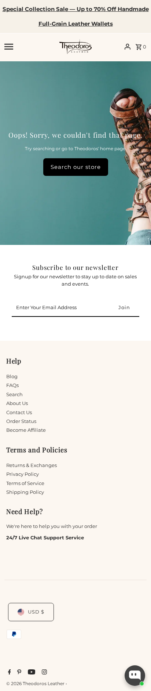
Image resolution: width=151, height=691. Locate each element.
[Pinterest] (18, 672)
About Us (17, 403)
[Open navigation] (29, 46)
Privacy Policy (22, 474)
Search (14, 394)
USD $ (36, 612)
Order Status (21, 421)
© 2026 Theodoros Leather (36, 683)
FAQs (12, 385)
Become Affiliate (26, 430)
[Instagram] (43, 672)
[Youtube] (30, 672)
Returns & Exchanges (31, 465)
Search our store (76, 166)
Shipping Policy (25, 492)
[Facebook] (8, 672)
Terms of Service (25, 483)
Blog (12, 376)
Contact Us (19, 412)
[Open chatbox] (135, 675)
